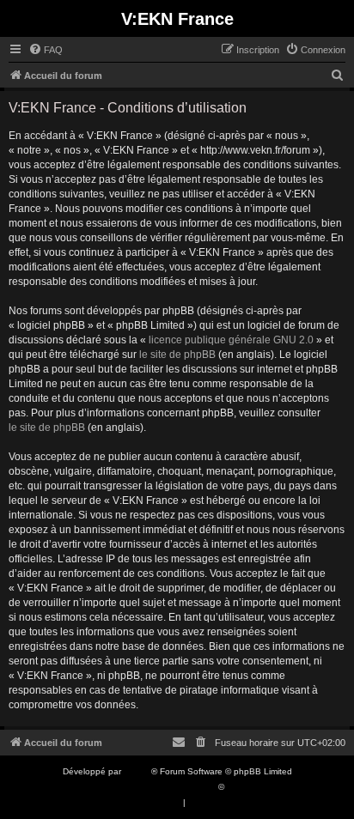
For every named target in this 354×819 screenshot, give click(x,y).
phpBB (137, 771)
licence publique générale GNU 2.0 (231, 340)
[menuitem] (45, 49)
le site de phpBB (177, 355)
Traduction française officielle (158, 787)
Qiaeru (240, 787)
